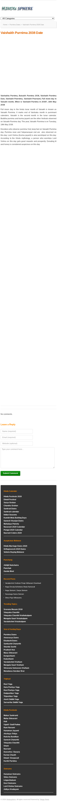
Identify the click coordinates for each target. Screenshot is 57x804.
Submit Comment (10, 473)
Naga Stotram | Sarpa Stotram (16, 590)
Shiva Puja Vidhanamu (13, 598)
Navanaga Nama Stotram (14, 594)
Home (5, 25)
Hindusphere (11, 799)
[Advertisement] (28, 64)
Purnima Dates (15, 25)
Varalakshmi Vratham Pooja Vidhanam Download (23, 583)
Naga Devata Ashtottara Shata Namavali (20, 587)
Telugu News (44, 799)
